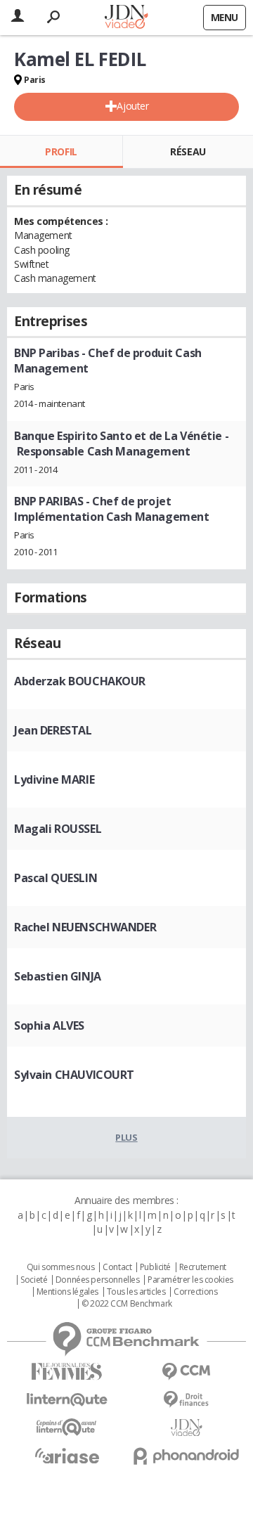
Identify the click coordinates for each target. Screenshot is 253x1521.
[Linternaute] (66, 1399)
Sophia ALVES (49, 1025)
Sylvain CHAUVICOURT (74, 1074)
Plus (126, 1137)
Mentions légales (67, 1292)
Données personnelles (98, 1280)
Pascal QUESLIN (55, 878)
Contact (117, 1267)
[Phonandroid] (186, 1456)
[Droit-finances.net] (186, 1400)
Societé (33, 1280)
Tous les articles (136, 1292)
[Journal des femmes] (66, 1371)
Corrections (195, 1292)
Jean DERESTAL (53, 730)
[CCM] (186, 1371)
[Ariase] (66, 1455)
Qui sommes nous (61, 1267)
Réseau (187, 151)
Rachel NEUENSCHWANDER (85, 927)
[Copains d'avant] (66, 1427)
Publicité (155, 1267)
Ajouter (132, 105)
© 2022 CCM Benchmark (127, 1304)
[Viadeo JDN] (186, 1428)
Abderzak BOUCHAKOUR (79, 681)
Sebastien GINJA (57, 976)
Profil (61, 151)
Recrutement (202, 1267)
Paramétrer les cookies (190, 1280)
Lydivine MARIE (54, 779)
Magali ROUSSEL (57, 828)
